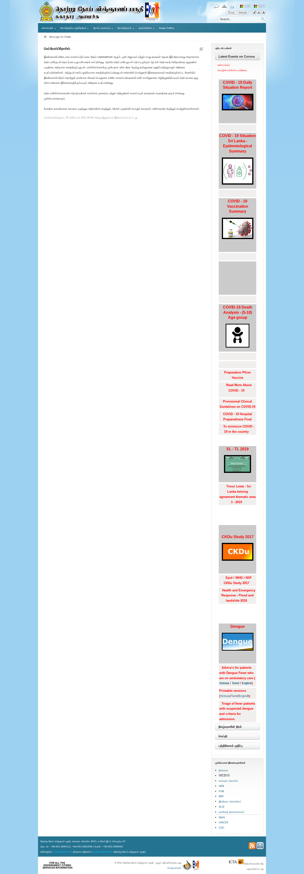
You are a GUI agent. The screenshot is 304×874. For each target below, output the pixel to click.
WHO (222, 817)
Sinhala (224, 683)
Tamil (235, 683)
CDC (221, 827)
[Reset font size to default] (263, 13)
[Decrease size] (259, 13)
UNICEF (223, 822)
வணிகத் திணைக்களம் (231, 811)
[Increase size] (255, 13)
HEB (221, 786)
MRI (221, 796)
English (247, 683)
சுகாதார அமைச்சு (228, 780)
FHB (221, 791)
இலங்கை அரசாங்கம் (230, 801)
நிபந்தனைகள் (174, 868)
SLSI (221, 806)
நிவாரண (223, 770)
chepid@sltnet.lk (63, 851)
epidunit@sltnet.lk (103, 851)
